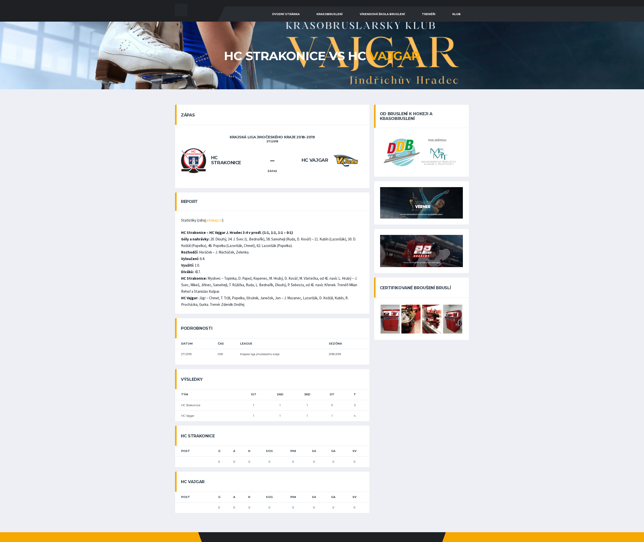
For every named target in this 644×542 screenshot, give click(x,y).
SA (314, 451)
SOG (269, 451)
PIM (293, 451)
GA (333, 451)
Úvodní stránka (286, 14)
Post (185, 451)
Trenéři (428, 14)
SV (354, 451)
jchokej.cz (214, 220)
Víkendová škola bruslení (382, 14)
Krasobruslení (329, 14)
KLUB (456, 14)
